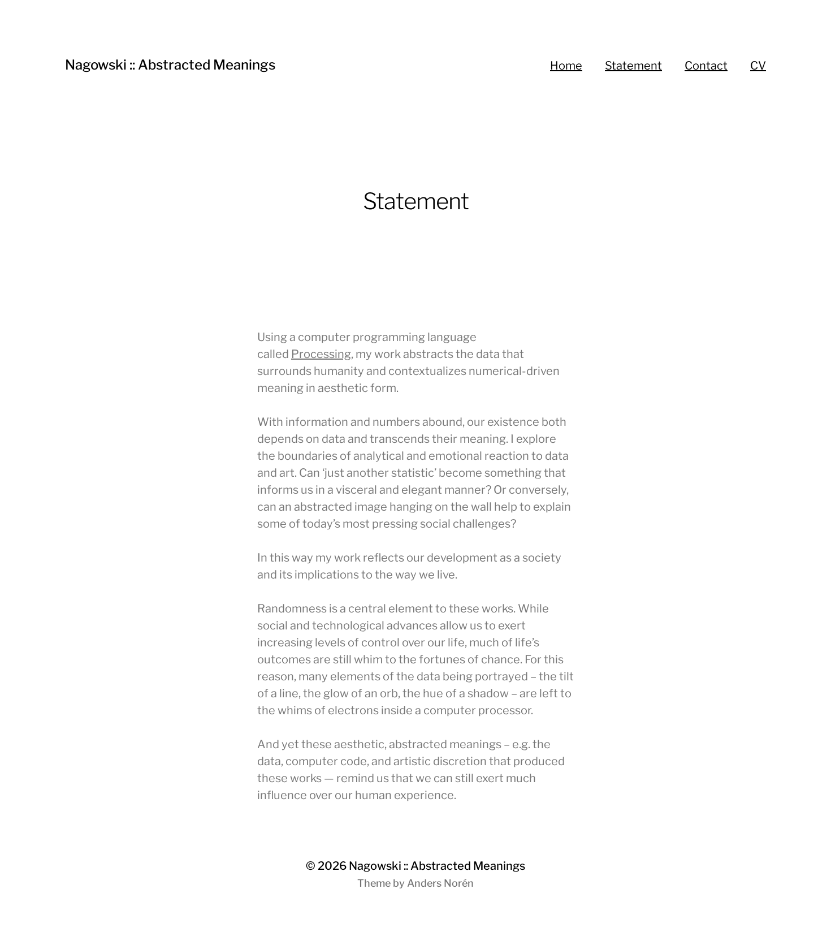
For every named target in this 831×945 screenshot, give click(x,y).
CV (758, 65)
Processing (321, 354)
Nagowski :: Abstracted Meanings (170, 65)
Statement (633, 65)
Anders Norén (440, 883)
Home (566, 65)
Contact (706, 65)
